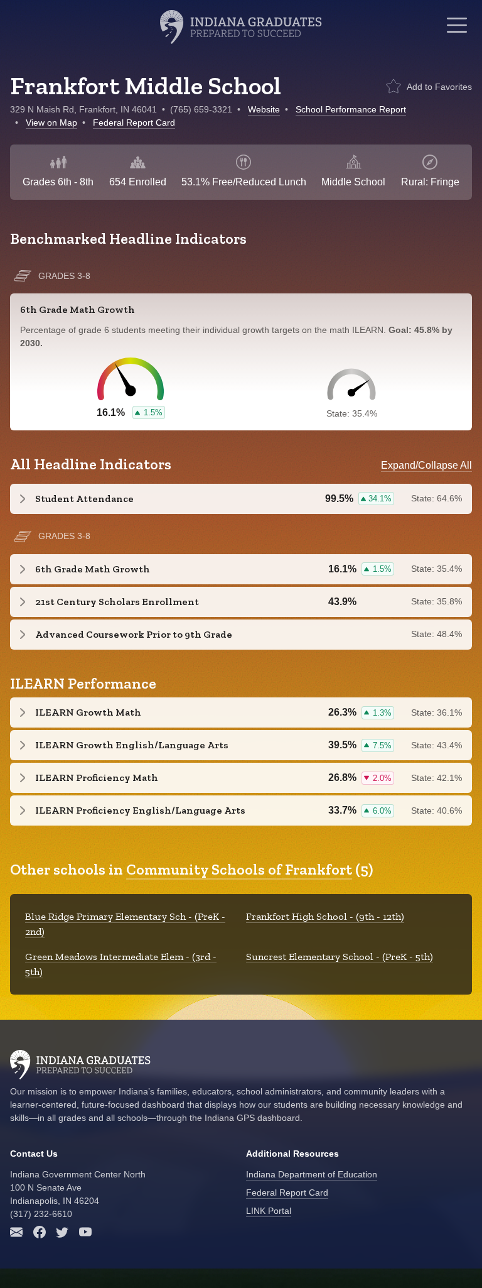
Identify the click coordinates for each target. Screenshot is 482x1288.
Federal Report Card (134, 122)
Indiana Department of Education (311, 1174)
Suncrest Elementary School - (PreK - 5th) (339, 957)
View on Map (51, 122)
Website (264, 109)
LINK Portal (268, 1211)
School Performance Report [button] (351, 109)
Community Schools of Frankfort (239, 869)
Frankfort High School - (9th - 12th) (325, 916)
